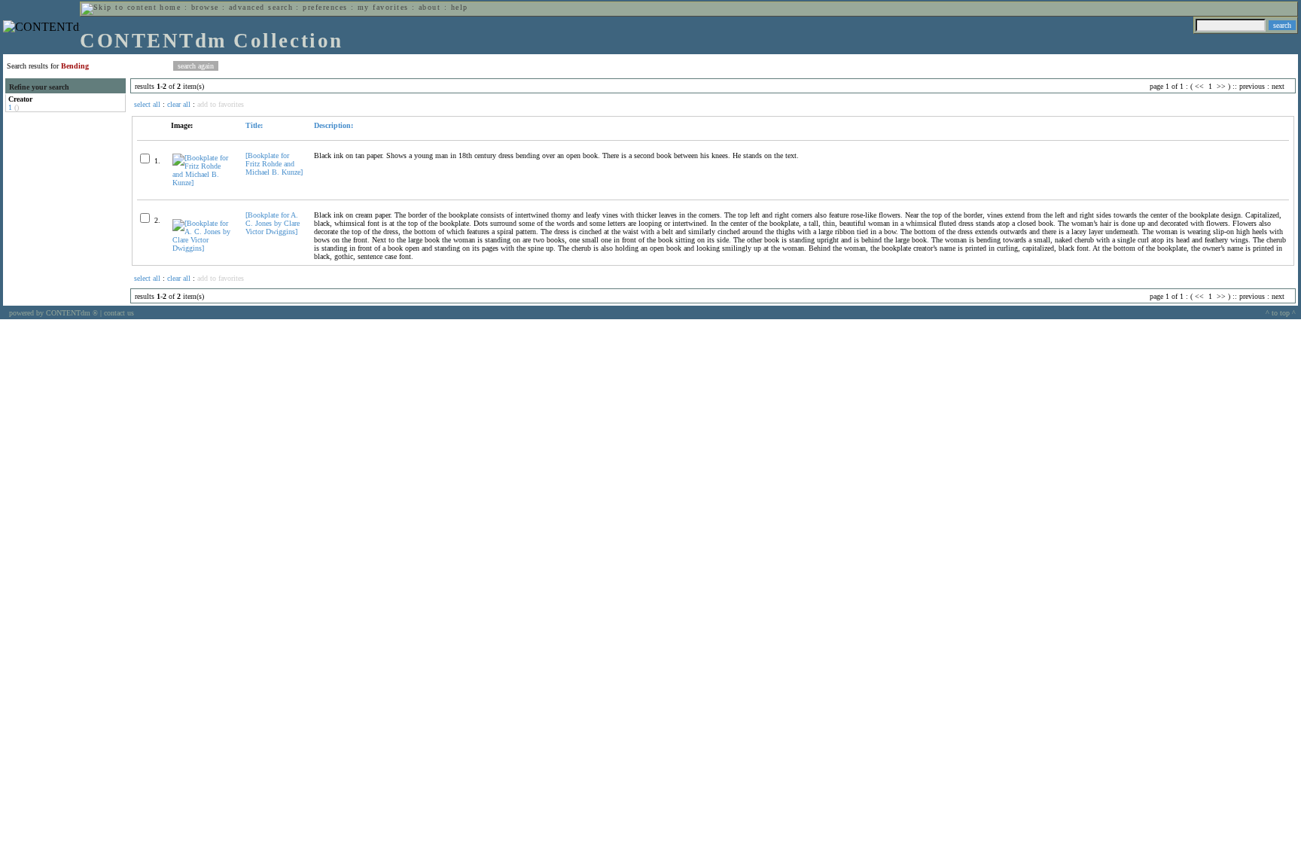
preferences (325, 7)
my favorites (383, 7)
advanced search (261, 7)
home (170, 7)
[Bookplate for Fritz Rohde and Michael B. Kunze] (274, 163)
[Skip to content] (119, 7)
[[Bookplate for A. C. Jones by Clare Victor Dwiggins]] (202, 248)
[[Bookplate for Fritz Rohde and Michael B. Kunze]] (202, 182)
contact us (119, 313)
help (459, 7)
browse (205, 7)
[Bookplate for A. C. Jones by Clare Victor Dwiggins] (272, 223)
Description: (333, 125)
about (429, 7)
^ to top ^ (1281, 313)
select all (147, 104)
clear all (178, 104)
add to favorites (220, 104)
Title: (254, 125)
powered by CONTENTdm (53, 313)
